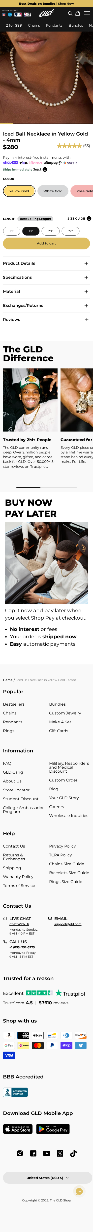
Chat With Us (19, 924)
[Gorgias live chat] (79, 1191)
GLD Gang (13, 772)
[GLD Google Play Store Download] (53, 1129)
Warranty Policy (18, 876)
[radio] (19, 191)
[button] (70, 13)
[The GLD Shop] (46, 13)
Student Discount (21, 799)
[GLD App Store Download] (18, 1129)
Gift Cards (58, 731)
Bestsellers (14, 704)
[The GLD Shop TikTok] (73, 1153)
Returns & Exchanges (14, 857)
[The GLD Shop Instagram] (20, 1153)
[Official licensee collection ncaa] (10, 15)
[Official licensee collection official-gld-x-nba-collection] (27, 15)
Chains (9, 713)
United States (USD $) (45, 1178)
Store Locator (16, 790)
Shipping (12, 868)
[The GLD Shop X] (60, 1153)
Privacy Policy (62, 846)
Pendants (12, 722)
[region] (46, 428)
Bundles (57, 704)
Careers (56, 806)
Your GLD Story (64, 798)
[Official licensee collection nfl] (3, 15)
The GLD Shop (60, 1200)
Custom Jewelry (65, 713)
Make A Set (60, 722)
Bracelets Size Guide (69, 872)
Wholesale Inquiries (68, 815)
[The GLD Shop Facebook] (33, 1153)
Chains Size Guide (66, 864)
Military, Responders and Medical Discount (69, 767)
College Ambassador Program (23, 809)
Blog (53, 789)
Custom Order (63, 780)
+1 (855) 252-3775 (22, 947)
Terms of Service (19, 885)
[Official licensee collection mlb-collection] (18, 15)
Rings (8, 731)
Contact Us (14, 846)
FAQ (7, 763)
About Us (12, 781)
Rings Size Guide (65, 881)
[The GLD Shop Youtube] (46, 1153)
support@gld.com (68, 924)
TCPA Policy (60, 855)
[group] (46, 3)
